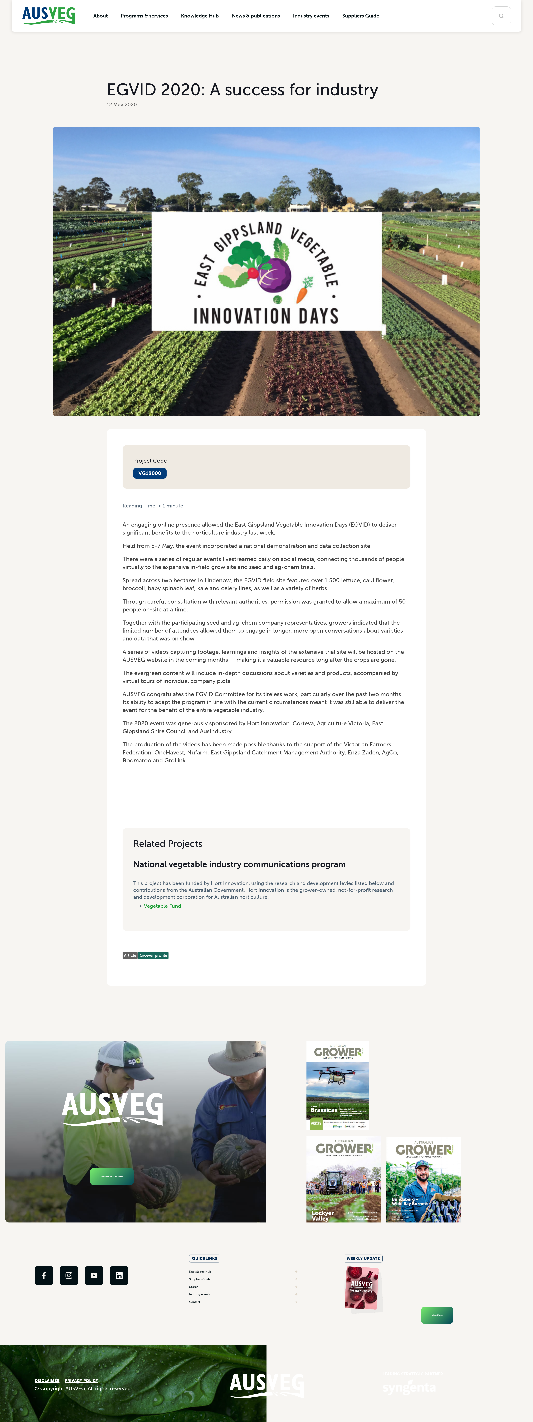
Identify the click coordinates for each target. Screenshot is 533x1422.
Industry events (199, 1294)
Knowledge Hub (200, 1271)
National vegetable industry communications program (239, 864)
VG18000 (150, 473)
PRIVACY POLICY (81, 1380)
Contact (194, 1302)
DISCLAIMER (47, 1380)
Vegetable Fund (162, 906)
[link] (44, 1275)
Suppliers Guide (200, 1279)
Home (129, 512)
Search (193, 1286)
